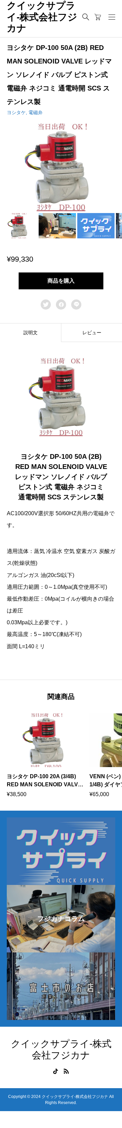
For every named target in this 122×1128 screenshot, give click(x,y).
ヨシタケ (16, 112)
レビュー (91, 332)
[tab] (30, 332)
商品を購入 (61, 281)
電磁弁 (35, 112)
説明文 (30, 332)
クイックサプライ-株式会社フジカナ (42, 16)
